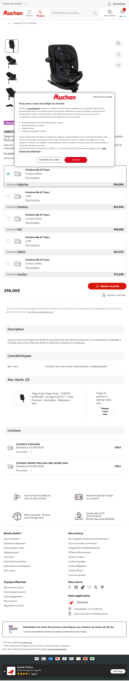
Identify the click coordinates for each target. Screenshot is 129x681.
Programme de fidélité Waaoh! (84, 547)
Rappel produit (11, 552)
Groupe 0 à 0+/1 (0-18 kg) (24, 23)
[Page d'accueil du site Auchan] (13, 13)
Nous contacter (11, 538)
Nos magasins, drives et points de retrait (88, 538)
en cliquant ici (26, 642)
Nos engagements (13, 596)
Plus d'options (32, 177)
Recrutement (10, 601)
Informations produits (15, 561)
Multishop (22, 206)
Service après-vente (14, 547)
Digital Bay (22, 184)
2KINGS (21, 251)
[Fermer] (4, 671)
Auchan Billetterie (77, 566)
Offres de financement (79, 552)
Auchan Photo (75, 570)
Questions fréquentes (15, 543)
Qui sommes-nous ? (14, 587)
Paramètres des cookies (49, 160)
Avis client (9, 557)
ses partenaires (34, 108)
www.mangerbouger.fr (57, 649)
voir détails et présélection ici (40, 312)
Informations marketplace (17, 566)
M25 (19, 229)
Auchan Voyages (76, 561)
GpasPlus (22, 274)
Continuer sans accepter (102, 96)
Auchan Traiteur (76, 557)
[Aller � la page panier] (122, 13)
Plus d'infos (22, 452)
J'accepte (76, 160)
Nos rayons (9, 570)
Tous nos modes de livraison (82, 543)
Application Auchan (14, 605)
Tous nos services (77, 575)
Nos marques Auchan (15, 592)
